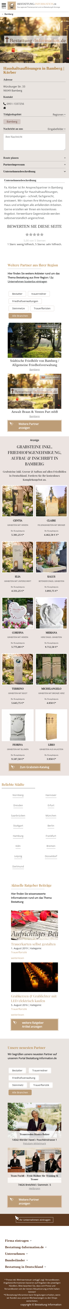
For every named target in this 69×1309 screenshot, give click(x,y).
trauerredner (38, 293)
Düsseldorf (51, 856)
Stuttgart (18, 825)
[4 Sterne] (38, 234)
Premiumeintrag (50, 326)
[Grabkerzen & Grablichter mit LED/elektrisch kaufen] (34, 977)
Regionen (59, 114)
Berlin (51, 825)
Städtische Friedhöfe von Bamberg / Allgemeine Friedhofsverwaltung (34, 363)
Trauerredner (40, 1070)
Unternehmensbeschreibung (19, 171)
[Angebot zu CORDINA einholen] (18, 613)
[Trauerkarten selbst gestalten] (34, 925)
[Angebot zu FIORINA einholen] (18, 725)
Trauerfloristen (42, 308)
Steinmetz (17, 1085)
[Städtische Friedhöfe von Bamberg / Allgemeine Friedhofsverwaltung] (34, 340)
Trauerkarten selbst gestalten (33, 944)
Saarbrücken (18, 815)
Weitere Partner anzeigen (29, 1201)
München (51, 815)
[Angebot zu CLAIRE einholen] (51, 501)
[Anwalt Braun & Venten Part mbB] (34, 391)
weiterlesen (17, 958)
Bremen (51, 845)
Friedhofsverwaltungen (25, 301)
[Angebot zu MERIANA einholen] (51, 613)
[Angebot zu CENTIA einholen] (18, 501)
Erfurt (51, 805)
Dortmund (18, 866)
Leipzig (18, 856)
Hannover (51, 795)
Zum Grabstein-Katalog (34, 767)
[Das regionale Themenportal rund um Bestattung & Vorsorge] (12, 6)
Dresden (18, 805)
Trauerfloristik (19, 952)
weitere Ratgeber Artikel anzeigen (33, 1024)
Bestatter (17, 293)
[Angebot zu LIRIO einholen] (51, 725)
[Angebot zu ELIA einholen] (18, 557)
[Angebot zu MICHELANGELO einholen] (51, 669)
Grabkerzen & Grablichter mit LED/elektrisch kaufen (34, 998)
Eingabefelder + (57, 129)
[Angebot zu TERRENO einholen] (18, 669)
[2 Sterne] (31, 234)
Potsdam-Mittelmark (34, 1143)
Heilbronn (34, 1188)
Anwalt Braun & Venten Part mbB (34, 412)
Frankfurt (51, 835)
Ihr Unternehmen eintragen (35, 1219)
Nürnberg (18, 795)
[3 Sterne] (34, 234)
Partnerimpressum (14, 164)
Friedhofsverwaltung (23, 1077)
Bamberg (9, 14)
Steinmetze (18, 308)
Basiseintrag (52, 377)
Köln (18, 845)
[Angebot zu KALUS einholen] (51, 557)
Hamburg (18, 835)
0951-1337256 (15, 103)
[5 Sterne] (42, 234)
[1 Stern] (27, 234)
